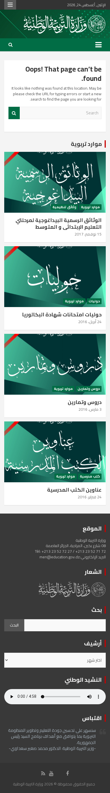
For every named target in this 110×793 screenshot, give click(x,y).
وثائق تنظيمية (64, 207)
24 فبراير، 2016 (90, 497)
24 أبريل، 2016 (90, 321)
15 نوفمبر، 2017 (88, 234)
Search (14, 113)
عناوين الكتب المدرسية (74, 489)
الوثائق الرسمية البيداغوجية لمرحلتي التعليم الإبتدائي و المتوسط (59, 223)
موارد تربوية (86, 144)
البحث (14, 625)
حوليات (94, 301)
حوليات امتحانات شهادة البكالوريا (62, 314)
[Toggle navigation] (98, 44)
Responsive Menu (10, 5)
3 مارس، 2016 (90, 409)
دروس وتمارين (89, 389)
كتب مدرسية (90, 476)
